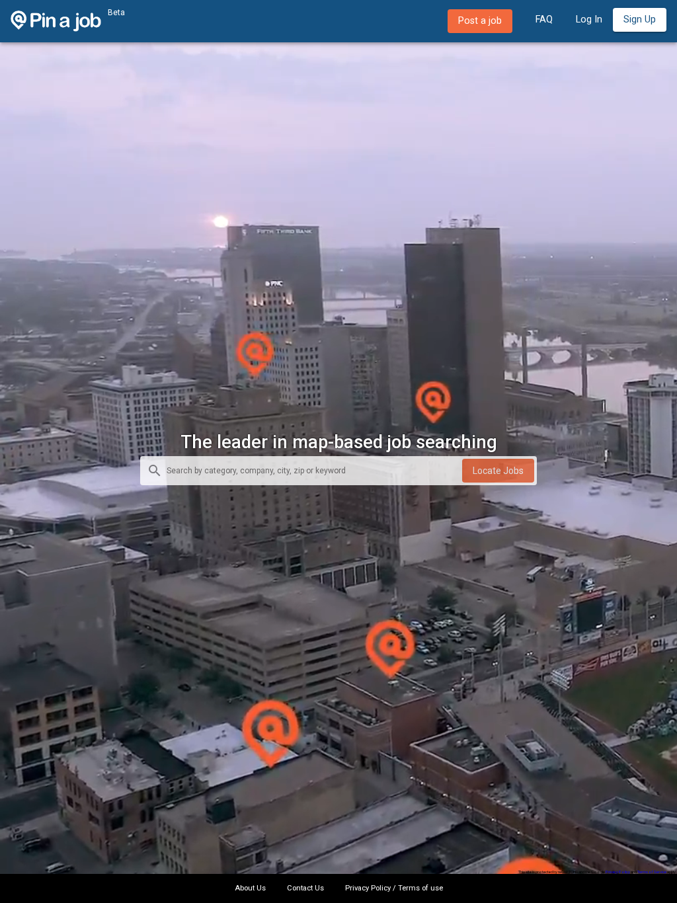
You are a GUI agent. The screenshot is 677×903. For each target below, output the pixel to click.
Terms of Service (651, 871)
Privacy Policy (618, 871)
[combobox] (314, 472)
